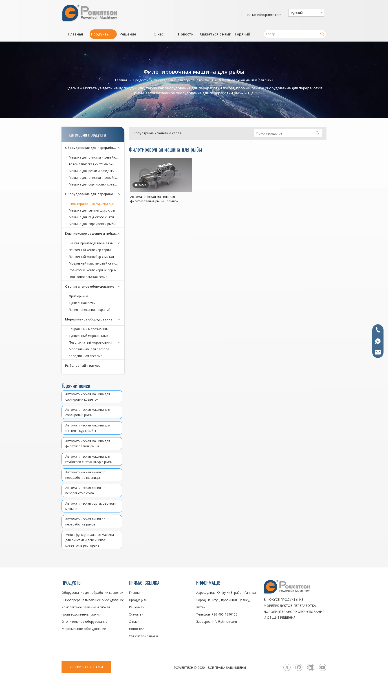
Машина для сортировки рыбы (92, 224)
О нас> (134, 621)
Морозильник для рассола (89, 349)
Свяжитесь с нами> (144, 636)
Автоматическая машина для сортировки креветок (87, 397)
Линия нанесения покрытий (89, 309)
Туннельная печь (82, 303)
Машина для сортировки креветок (95, 184)
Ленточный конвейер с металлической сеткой (96, 256)
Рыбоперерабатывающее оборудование (93, 600)
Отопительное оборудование (89, 286)
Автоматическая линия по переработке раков (85, 521)
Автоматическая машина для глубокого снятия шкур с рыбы (88, 459)
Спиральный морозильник (88, 329)
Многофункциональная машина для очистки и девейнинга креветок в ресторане (89, 539)
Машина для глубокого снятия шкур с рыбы (96, 217)
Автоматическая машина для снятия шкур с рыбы (87, 428)
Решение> (136, 607)
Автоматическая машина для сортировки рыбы (87, 412)
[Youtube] (322, 667)
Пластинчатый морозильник (90, 342)
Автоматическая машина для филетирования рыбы (87, 443)
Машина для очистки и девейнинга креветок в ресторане (96, 177)
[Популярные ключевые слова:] (322, 34)
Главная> (136, 592)
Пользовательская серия (88, 277)
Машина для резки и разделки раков (96, 171)
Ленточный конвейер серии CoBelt (95, 250)
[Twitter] (287, 667)
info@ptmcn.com (224, 621)
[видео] (161, 174)
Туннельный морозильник (88, 335)
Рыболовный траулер (83, 365)
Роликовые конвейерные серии (93, 270)
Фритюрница (78, 296)
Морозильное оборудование (88, 319)
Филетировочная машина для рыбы (96, 203)
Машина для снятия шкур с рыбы (94, 210)
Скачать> (136, 614)
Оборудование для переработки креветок (94, 148)
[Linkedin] (310, 667)
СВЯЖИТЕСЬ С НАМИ (86, 667)
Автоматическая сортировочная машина (90, 506)
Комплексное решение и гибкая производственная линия (94, 233)
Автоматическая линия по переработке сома (85, 490)
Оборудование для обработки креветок (216, 133)
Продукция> (138, 600)
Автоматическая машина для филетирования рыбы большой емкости (154, 198)
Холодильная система (85, 356)
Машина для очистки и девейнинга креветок (96, 157)
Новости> (136, 629)
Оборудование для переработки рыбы (94, 194)
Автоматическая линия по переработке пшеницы (85, 475)
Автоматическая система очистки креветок (96, 164)
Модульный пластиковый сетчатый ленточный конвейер (96, 263)
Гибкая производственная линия (94, 243)
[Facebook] (298, 667)
